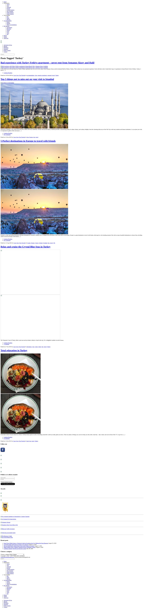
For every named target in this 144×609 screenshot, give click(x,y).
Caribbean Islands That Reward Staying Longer (15, 548)
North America (10, 12)
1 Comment (6, 344)
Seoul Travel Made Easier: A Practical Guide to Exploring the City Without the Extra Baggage (26, 543)
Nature (8, 30)
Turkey (57, 75)
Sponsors (6, 49)
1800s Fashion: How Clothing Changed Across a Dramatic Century (20, 547)
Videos (5, 37)
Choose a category (5, 554)
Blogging (9, 28)
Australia (9, 7)
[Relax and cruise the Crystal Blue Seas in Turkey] (72, 295)
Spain (8, 18)
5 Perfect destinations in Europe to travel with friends (28, 141)
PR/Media (6, 47)
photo (39, 346)
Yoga (8, 33)
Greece (36, 243)
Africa (8, 4)
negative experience (42, 75)
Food (8, 31)
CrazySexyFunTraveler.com (7, 557)
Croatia (28, 243)
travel (53, 75)
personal (50, 75)
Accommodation (7, 20)
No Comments (7, 134)
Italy (8, 16)
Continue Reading (8, 73)
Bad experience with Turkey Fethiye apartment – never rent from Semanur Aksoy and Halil (47, 62)
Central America (10, 10)
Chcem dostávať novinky (6, 482)
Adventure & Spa (8, 45)
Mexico (8, 19)
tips (34, 137)
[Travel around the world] (8, 529)
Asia (8, 6)
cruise (36, 346)
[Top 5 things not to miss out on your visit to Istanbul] (72, 105)
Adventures (9, 27)
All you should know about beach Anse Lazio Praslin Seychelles (19, 546)
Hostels (8, 23)
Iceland (41, 243)
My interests (6, 26)
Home (5, 1)
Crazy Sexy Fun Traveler (19, 75)
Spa (7, 34)
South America (10, 14)
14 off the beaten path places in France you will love (16, 544)
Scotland (45, 243)
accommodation (30, 75)
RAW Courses (7, 50)
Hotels (8, 22)
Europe (8, 8)
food (28, 441)
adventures (29, 346)
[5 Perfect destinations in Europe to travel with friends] (72, 189)
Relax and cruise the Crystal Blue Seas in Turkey (25, 246)
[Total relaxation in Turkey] (72, 393)
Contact (5, 51)
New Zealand (10, 11)
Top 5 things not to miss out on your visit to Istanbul (27, 79)
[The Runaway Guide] (6, 536)
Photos (5, 35)
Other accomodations (12, 24)
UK (54, 243)
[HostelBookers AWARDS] (1, 493)
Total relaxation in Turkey (14, 350)
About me (6, 38)
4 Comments (7, 438)
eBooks (5, 46)
